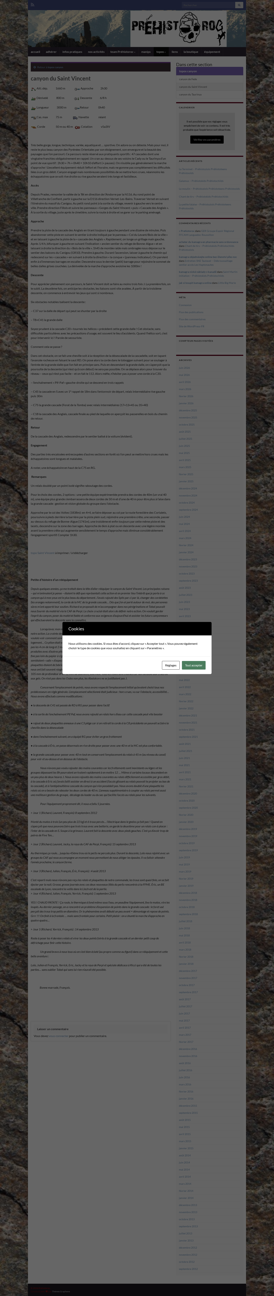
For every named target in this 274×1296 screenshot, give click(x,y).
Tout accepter (193, 665)
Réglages (171, 665)
